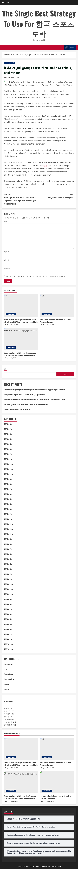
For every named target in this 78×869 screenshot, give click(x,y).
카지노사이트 (9, 711)
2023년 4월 (8, 624)
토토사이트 (8, 708)
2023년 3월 (8, 629)
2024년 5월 (8, 559)
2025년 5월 (8, 499)
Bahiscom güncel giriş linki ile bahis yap (17, 409)
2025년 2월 (8, 514)
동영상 (72, 47)
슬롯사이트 (8, 717)
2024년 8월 (8, 544)
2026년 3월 (8, 449)
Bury (6, 324)
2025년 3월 (8, 509)
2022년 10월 (8, 649)
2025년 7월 (8, 489)
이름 (6, 252)
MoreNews (46, 866)
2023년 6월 (8, 614)
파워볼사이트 (9, 714)
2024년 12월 (8, 524)
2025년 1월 (8, 519)
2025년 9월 (8, 479)
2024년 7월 (8, 549)
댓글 (6, 221)
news (6, 669)
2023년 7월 (8, 609)
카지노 (6, 689)
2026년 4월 (8, 444)
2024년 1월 (8, 579)
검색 (5, 368)
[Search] (61, 47)
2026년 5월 (8, 439)
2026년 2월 (8, 454)
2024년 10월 (8, 534)
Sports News (8, 674)
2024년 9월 (8, 539)
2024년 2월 (8, 574)
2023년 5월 (8, 619)
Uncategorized (9, 63)
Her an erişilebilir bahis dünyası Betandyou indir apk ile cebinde (26, 404)
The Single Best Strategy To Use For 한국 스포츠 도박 (39, 23)
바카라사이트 (9, 719)
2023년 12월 (8, 584)
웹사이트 (7, 268)
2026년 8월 (8, 424)
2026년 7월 (8, 429)
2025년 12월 (8, 464)
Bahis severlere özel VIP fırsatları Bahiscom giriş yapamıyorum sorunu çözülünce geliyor (20, 354)
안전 (45, 165)
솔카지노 (7, 77)
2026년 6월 (8, 434)
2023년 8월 (8, 604)
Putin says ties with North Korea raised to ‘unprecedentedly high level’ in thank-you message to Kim (20, 199)
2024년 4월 (8, 564)
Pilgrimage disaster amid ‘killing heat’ (59, 196)
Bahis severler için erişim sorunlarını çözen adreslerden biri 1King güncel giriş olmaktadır (21, 320)
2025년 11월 (8, 469)
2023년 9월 (8, 599)
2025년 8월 (8, 484)
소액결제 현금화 (10, 722)
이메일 (7, 260)
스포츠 (6, 684)
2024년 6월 (8, 554)
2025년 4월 (8, 504)
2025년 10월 (8, 474)
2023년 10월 (8, 594)
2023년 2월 (8, 634)
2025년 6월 (8, 494)
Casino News (8, 664)
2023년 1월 (8, 639)
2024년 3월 (8, 569)
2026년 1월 (8, 459)
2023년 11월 (8, 589)
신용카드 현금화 (10, 725)
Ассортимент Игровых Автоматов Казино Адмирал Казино (55, 320)
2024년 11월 (8, 529)
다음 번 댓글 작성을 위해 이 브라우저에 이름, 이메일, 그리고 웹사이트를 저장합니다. (36, 276)
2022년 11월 (8, 644)
